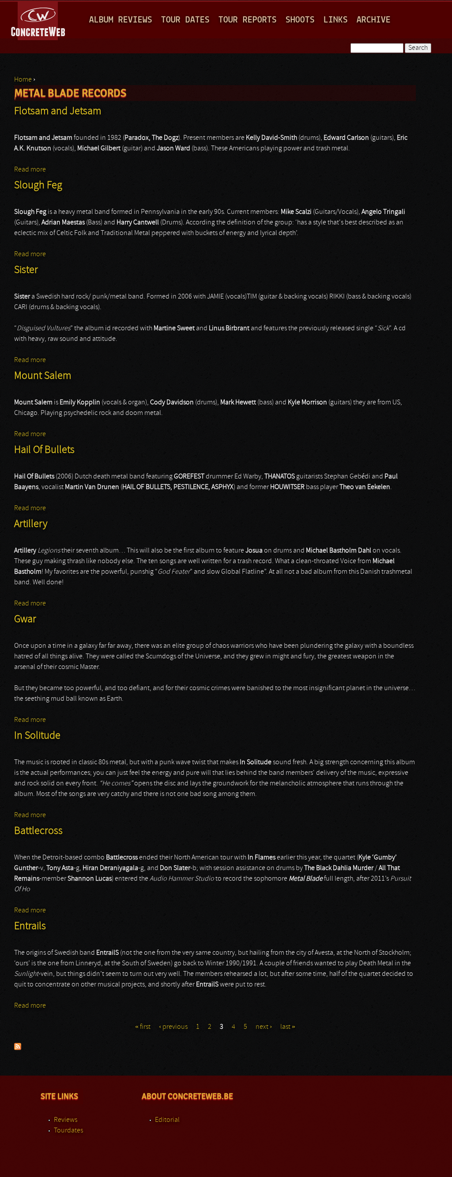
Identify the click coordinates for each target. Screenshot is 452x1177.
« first (143, 1027)
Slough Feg (38, 185)
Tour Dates (185, 20)
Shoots (300, 20)
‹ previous (173, 1027)
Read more (30, 169)
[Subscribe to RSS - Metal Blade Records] (17, 1048)
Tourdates (68, 1130)
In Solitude (37, 736)
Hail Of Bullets (44, 450)
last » (287, 1027)
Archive (374, 20)
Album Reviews (120, 20)
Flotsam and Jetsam (57, 111)
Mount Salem (42, 376)
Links (336, 20)
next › (264, 1027)
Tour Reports (247, 20)
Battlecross (38, 831)
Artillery (30, 524)
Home (23, 79)
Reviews (65, 1120)
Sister (26, 270)
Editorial (167, 1120)
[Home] (38, 19)
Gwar (25, 619)
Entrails (30, 926)
